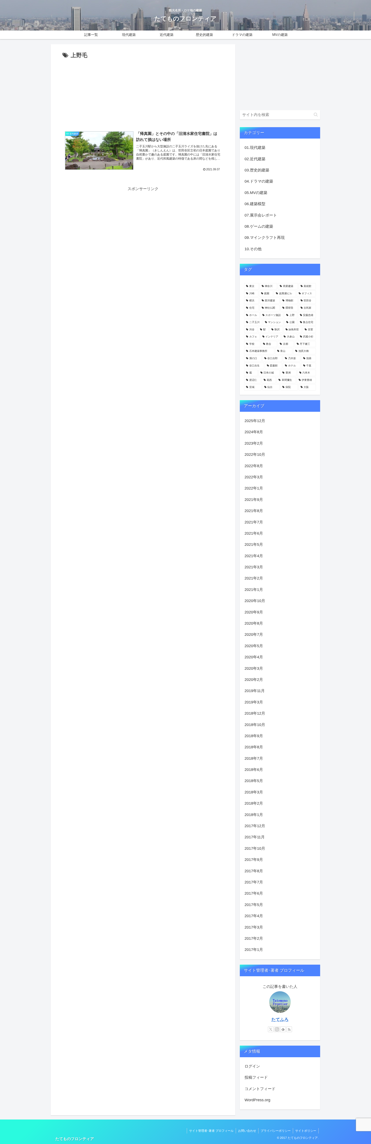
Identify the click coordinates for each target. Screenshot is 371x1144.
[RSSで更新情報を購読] (289, 1029)
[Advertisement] (143, 93)
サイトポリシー (305, 1130)
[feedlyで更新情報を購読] (283, 1029)
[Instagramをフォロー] (277, 1029)
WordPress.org (257, 1100)
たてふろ (280, 1019)
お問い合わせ (247, 1130)
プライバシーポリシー (276, 1130)
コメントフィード (260, 1089)
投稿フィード (256, 1077)
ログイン (252, 1066)
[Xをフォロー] (271, 1029)
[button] (315, 114)
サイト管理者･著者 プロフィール (211, 1130)
